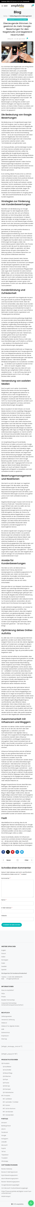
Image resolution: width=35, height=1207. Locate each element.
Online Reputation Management (21, 16)
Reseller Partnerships (8, 1000)
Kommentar (5, 878)
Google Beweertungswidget (10, 1185)
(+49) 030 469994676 (14, 977)
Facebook (4, 1132)
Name (3, 900)
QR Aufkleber (7, 1067)
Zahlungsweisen (6, 1016)
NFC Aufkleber (7, 1099)
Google (3, 1135)
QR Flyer (5, 1079)
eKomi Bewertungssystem (9, 1178)
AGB (2, 1029)
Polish (3, 963)
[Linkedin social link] (17, 852)
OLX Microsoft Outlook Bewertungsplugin (14, 1188)
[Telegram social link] (22, 852)
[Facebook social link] (3, 852)
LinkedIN (4, 1142)
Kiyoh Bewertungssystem (9, 1175)
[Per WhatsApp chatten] (31, 1203)
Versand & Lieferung (8, 1020)
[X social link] (8, 852)
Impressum (5, 1036)
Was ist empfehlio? (7, 990)
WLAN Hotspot (5, 1196)
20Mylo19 (10, 39)
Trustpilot (4, 1158)
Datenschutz (5, 1032)
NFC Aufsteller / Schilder (10, 1102)
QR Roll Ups (6, 1086)
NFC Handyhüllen (8, 1115)
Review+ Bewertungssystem (10, 1182)
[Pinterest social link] (12, 852)
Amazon (4, 1123)
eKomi (3, 1129)
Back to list (17, 860)
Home (5, 16)
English (3, 950)
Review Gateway (6, 1169)
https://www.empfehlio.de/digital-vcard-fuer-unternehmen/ (16, 1192)
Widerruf (4, 1023)
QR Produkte (5, 1063)
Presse (3, 997)
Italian (3, 957)
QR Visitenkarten (8, 1092)
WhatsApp (4, 1161)
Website (4, 916)
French (3, 953)
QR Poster (6, 1083)
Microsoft (4, 1145)
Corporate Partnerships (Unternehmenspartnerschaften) (12, 1004)
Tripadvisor (4, 1155)
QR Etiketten (7, 1076)
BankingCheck (6, 1126)
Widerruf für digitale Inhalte (10, 1026)
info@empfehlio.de (12, 979)
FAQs (3, 993)
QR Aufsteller (7, 1070)
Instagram (4, 1139)
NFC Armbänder (8, 1112)
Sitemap (4, 1039)
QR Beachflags (7, 1073)
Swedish (4, 966)
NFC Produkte (5, 1096)
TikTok (3, 1151)
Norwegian (4, 960)
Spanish (3, 970)
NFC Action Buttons (9, 1108)
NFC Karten (6, 1105)
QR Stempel (7, 1089)
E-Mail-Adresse (6, 908)
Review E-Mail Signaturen (9, 1172)
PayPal (3, 1148)
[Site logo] (17, 6)
